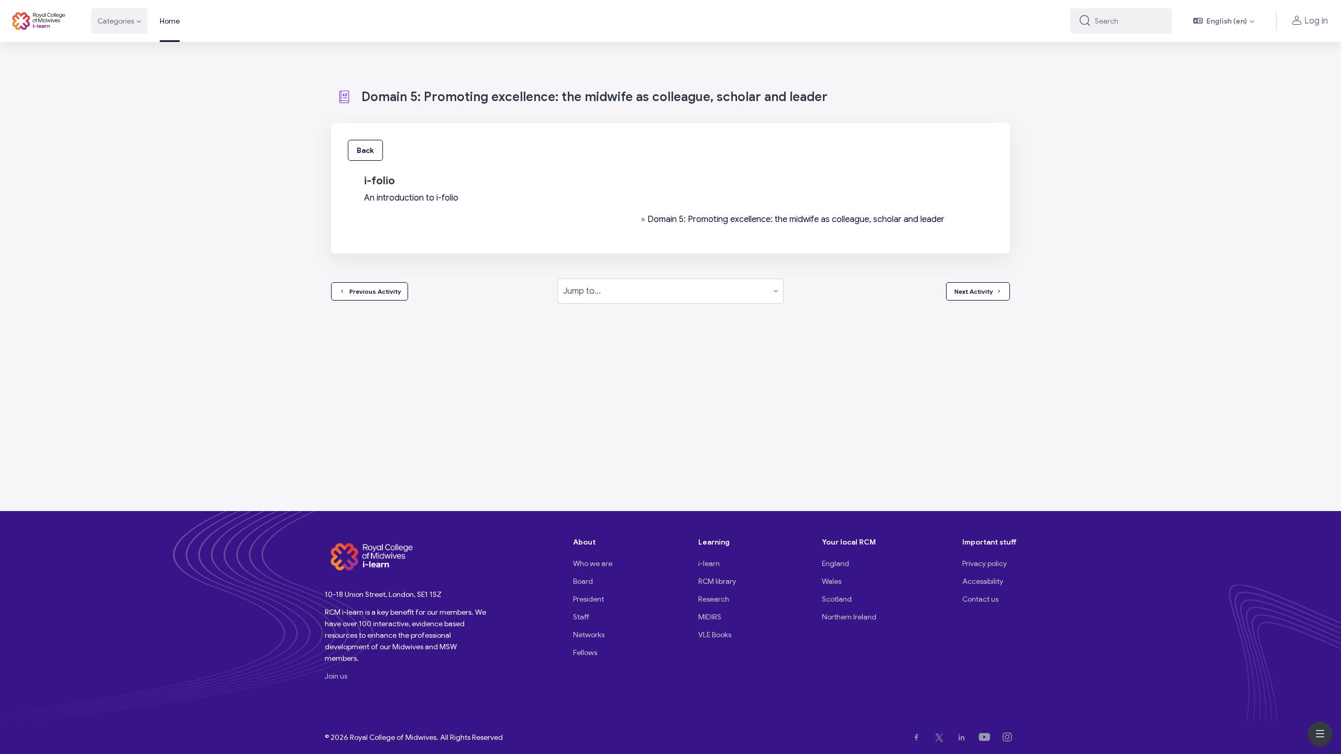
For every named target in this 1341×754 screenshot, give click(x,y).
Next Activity (974, 291)
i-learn (709, 563)
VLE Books (714, 634)
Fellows (585, 652)
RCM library (717, 581)
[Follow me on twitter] (941, 737)
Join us (336, 676)
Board (583, 581)
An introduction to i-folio (411, 198)
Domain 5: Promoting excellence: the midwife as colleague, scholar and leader (795, 219)
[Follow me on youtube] (987, 737)
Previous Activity (373, 291)
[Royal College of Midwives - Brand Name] (39, 21)
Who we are (592, 563)
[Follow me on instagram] (1009, 737)
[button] (1223, 21)
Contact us (980, 599)
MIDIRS (709, 617)
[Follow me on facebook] (918, 737)
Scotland (837, 599)
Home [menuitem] (170, 21)
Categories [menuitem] (115, 21)
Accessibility (982, 581)
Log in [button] (1316, 21)
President (588, 599)
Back (365, 150)
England (835, 563)
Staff (581, 617)
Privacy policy (984, 563)
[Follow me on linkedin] (964, 737)
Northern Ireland (849, 617)
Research (713, 599)
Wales (831, 581)
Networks (588, 634)
